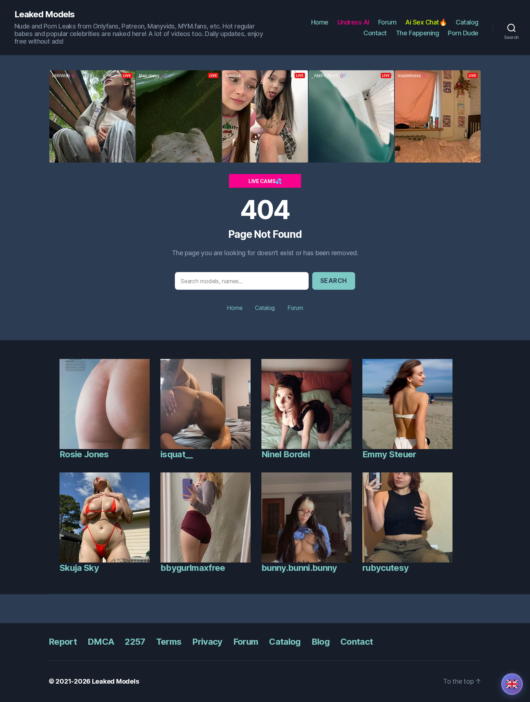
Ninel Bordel (285, 454)
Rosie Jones (84, 454)
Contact (375, 33)
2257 (135, 641)
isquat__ (176, 454)
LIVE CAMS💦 (265, 181)
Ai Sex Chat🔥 (426, 22)
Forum (387, 22)
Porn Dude (463, 33)
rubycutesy (385, 568)
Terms (169, 641)
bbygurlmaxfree (192, 568)
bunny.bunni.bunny (299, 568)
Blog (321, 641)
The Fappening (417, 33)
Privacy (207, 641)
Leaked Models (44, 14)
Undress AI (353, 22)
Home (319, 22)
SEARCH (333, 280)
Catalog (467, 22)
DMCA (101, 641)
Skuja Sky (79, 568)
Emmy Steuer (389, 454)
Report (63, 641)
